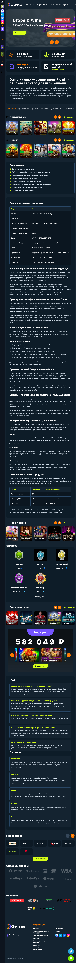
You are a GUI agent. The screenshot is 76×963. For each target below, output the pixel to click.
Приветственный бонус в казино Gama (26, 181)
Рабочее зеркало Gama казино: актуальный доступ (31, 172)
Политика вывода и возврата (39, 941)
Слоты (45, 108)
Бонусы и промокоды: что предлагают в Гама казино (31, 184)
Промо (58, 5)
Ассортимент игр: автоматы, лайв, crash (27, 187)
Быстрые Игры (41, 5)
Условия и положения (40, 935)
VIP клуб (58, 931)
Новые (36, 108)
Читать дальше (40, 597)
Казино (51, 5)
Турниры (66, 5)
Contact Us (59, 928)
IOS (3, 72)
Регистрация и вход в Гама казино (24, 178)
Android (2, 68)
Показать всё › (69, 117)
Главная (13, 108)
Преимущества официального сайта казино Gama (30, 175)
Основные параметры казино (23, 169)
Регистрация (19, 33)
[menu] (2, 2)
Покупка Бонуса (58, 108)
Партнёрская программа (17, 935)
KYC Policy (36, 928)
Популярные (25, 108)
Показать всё (40, 666)
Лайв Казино (29, 5)
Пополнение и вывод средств (23, 190)
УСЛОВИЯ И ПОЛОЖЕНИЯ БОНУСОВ (41, 932)
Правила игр (37, 949)
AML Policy (37, 938)
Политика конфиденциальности (40, 946)
